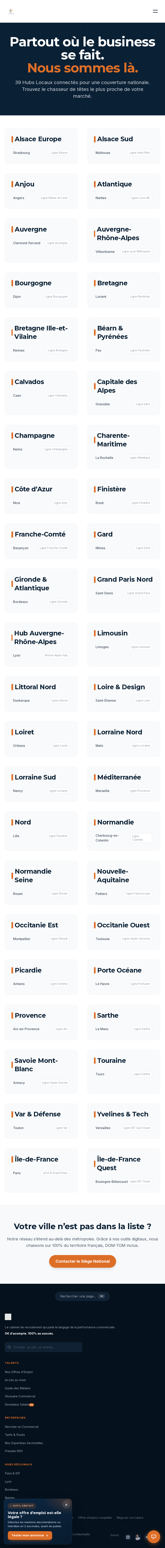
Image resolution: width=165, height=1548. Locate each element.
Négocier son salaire (130, 1517)
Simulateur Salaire (19, 1404)
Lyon (8, 1481)
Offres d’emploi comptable (95, 1517)
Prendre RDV (14, 1451)
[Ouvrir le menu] (155, 11)
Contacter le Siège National (83, 1261)
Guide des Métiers (17, 1388)
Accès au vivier (15, 1380)
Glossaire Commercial (20, 1396)
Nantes (10, 1498)
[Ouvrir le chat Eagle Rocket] (153, 1536)
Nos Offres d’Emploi (19, 1372)
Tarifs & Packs (15, 1435)
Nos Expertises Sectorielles (24, 1443)
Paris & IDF (12, 1473)
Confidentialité (80, 1534)
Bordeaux (11, 1489)
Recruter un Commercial (21, 1427)
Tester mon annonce (27, 1535)
